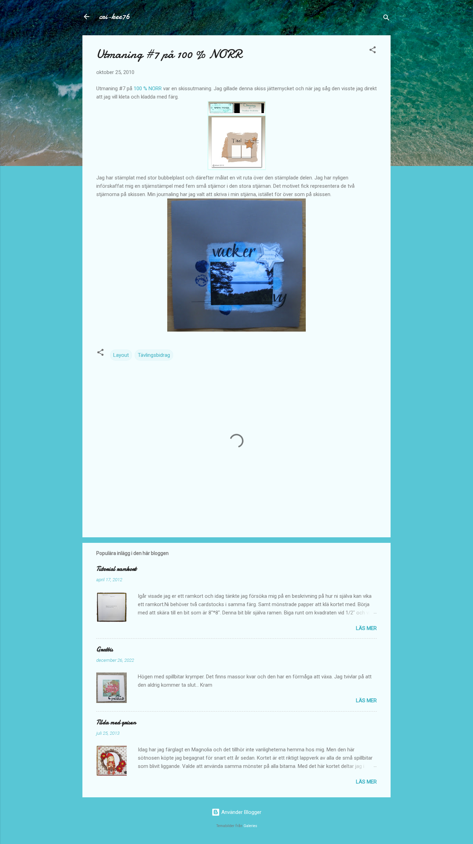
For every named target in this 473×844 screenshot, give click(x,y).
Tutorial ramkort (116, 569)
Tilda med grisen (116, 722)
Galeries (250, 826)
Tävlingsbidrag (154, 355)
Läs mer (366, 628)
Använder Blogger (240, 812)
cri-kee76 (114, 16)
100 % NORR (148, 88)
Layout (121, 355)
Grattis (104, 649)
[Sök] (386, 18)
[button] (372, 51)
